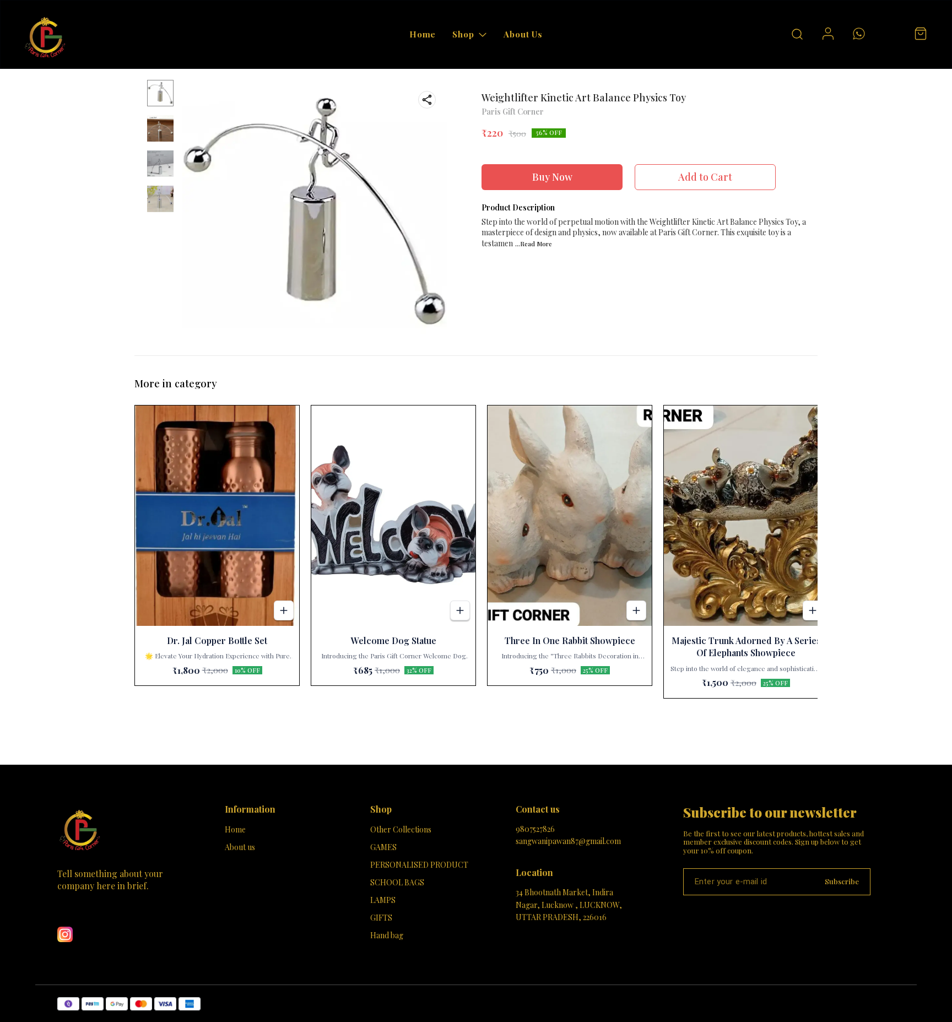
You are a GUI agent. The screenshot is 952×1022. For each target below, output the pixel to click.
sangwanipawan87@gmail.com (568, 841)
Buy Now (552, 176)
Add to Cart (705, 176)
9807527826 (535, 829)
